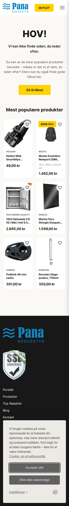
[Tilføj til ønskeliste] (27, 124)
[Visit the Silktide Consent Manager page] (55, 492)
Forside (8, 390)
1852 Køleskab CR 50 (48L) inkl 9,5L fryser (18, 222)
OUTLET (44, 7)
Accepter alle (35, 467)
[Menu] (62, 7)
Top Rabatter (12, 403)
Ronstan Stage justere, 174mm (49, 276)
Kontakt (8, 417)
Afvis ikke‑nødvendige (34, 480)
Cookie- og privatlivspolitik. (27, 456)
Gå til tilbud (34, 90)
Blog (6, 410)
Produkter (10, 396)
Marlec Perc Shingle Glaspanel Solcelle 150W (50, 222)
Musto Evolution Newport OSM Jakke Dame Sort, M (50, 161)
